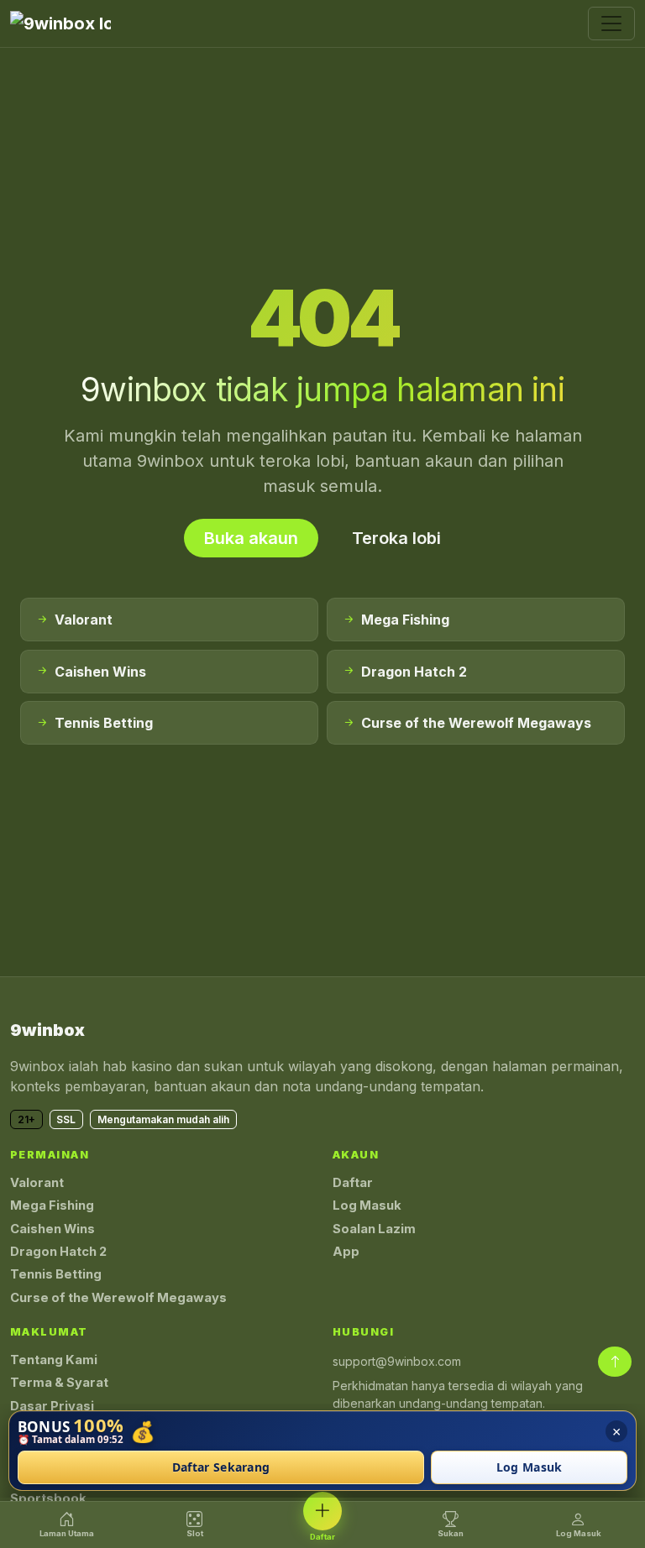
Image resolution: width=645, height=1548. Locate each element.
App (346, 1251)
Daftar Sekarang (221, 1468)
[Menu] (611, 23)
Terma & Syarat (59, 1382)
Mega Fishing (52, 1205)
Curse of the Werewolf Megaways (118, 1297)
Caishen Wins (52, 1229)
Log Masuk (367, 1205)
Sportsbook (48, 1498)
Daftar (353, 1182)
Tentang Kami (53, 1360)
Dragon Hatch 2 (58, 1251)
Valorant (37, 1182)
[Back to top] (615, 1362)
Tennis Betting (56, 1274)
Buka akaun (251, 538)
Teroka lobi (396, 538)
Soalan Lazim (374, 1229)
